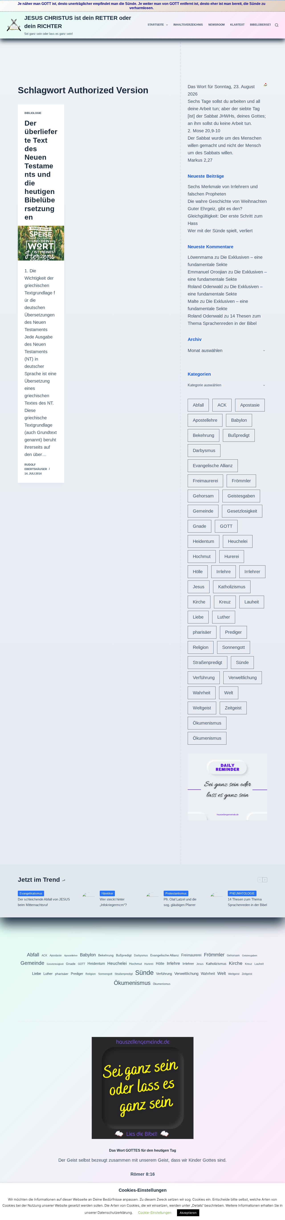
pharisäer (202, 632)
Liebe (198, 617)
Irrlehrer (252, 571)
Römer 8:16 (142, 1174)
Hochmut (202, 556)
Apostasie (250, 405)
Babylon (239, 420)
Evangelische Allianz (213, 465)
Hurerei (231, 556)
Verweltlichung (242, 677)
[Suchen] (276, 25)
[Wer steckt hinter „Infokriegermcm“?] (88, 899)
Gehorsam (203, 495)
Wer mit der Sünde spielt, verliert (220, 230)
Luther (223, 617)
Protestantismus (176, 893)
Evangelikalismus (31, 893)
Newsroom (216, 24)
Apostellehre (205, 420)
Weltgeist (202, 707)
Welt (228, 692)
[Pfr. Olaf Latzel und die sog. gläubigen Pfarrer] (152, 899)
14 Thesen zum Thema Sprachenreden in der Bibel (247, 902)
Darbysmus (204, 450)
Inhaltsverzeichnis (188, 24)
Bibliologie (32, 113)
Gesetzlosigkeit (242, 511)
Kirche (199, 601)
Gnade (199, 526)
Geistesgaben (241, 495)
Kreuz (225, 601)
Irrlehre (223, 571)
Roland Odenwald (205, 286)
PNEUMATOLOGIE (242, 893)
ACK (222, 405)
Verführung (204, 677)
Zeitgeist (233, 707)
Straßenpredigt (207, 662)
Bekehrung (203, 435)
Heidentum (203, 541)
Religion (200, 647)
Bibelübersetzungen (266, 24)
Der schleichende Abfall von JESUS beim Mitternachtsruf (44, 902)
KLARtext (237, 24)
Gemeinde (203, 511)
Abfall (198, 405)
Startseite (156, 24)
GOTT (226, 526)
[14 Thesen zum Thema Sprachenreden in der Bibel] (216, 899)
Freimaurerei (205, 480)
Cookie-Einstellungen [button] (154, 1212)
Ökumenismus (207, 723)
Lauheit (251, 601)
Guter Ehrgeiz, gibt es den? (215, 208)
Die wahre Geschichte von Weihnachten (227, 201)
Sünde (242, 662)
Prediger (233, 632)
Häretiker (107, 893)
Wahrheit (201, 692)
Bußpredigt (239, 435)
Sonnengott (233, 647)
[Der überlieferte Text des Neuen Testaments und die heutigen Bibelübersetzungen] (41, 243)
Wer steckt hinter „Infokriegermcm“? (113, 902)
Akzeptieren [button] (188, 1212)
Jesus (198, 586)
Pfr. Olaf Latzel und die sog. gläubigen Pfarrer (180, 902)
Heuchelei (237, 541)
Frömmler (241, 480)
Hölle (198, 571)
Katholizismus (231, 586)
